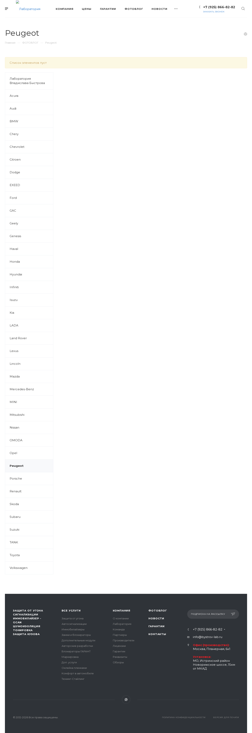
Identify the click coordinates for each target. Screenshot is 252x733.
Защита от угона (72, 618)
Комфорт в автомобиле (78, 673)
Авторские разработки (77, 645)
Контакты (157, 634)
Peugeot (16, 466)
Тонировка (23, 630)
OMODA (16, 440)
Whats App (126, 699)
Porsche (16, 478)
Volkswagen (19, 568)
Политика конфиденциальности (184, 717)
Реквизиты (120, 656)
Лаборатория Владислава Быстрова (27, 81)
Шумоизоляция (26, 626)
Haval (14, 249)
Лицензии (119, 645)
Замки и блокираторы (76, 634)
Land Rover (18, 338)
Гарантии (119, 651)
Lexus (14, 351)
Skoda (14, 504)
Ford (13, 198)
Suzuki (14, 529)
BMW (14, 121)
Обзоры (118, 662)
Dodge (15, 172)
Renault (15, 491)
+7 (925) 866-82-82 (219, 7)
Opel (13, 453)
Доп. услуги (69, 662)
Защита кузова (26, 634)
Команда (119, 629)
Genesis (15, 236)
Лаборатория (122, 623)
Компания (121, 610)
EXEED (15, 185)
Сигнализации (25, 614)
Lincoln (15, 364)
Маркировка (70, 656)
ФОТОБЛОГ (157, 610)
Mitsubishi (17, 415)
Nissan (14, 427)
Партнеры (120, 634)
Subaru (15, 517)
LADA (14, 325)
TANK (14, 542)
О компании (121, 618)
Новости (156, 618)
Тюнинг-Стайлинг (73, 678)
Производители (123, 640)
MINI (13, 402)
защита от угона (28, 610)
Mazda (15, 376)
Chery (14, 134)
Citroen (15, 159)
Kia (12, 312)
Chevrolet (17, 147)
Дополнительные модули (78, 640)
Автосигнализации (74, 623)
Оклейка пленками (74, 667)
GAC (13, 210)
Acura (14, 96)
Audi (13, 108)
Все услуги (71, 610)
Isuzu (14, 300)
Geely (14, 223)
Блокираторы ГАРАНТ (76, 651)
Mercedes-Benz (22, 389)
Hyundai (16, 274)
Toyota (15, 555)
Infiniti (14, 287)
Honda (15, 261)
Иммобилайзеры (73, 629)
